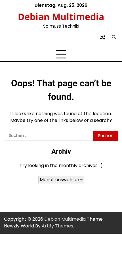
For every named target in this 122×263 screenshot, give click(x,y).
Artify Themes (57, 226)
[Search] (114, 37)
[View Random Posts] (102, 37)
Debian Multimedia (61, 16)
